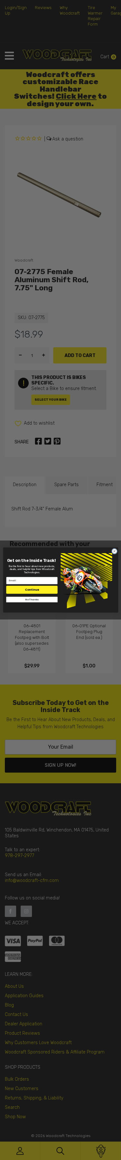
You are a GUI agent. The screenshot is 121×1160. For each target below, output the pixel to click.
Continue (32, 590)
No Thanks (31, 599)
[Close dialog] (114, 551)
